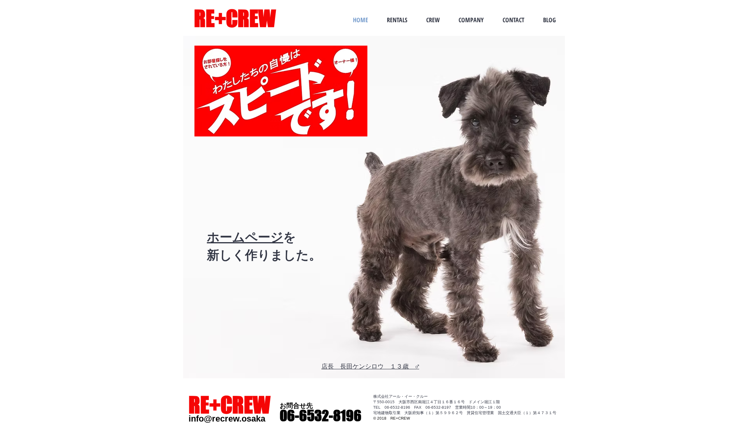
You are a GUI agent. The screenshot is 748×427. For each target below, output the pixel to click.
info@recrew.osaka (227, 418)
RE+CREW (235, 18)
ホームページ (245, 236)
